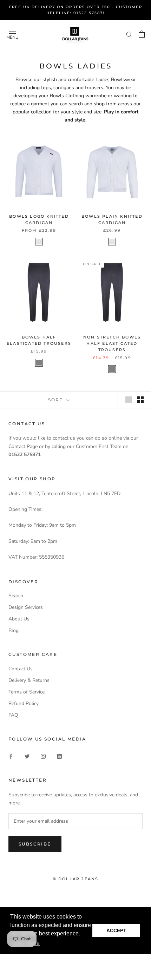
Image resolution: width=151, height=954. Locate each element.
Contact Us (20, 668)
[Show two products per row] (140, 399)
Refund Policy (23, 703)
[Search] (129, 34)
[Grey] (39, 363)
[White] (39, 241)
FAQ (13, 715)
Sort (56, 399)
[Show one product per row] (128, 399)
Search (15, 595)
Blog (13, 630)
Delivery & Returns (29, 680)
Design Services (25, 607)
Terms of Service (26, 692)
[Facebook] (10, 756)
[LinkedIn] (59, 756)
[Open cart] (142, 34)
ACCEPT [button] (116, 930)
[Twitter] (27, 756)
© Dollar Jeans (76, 878)
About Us (18, 619)
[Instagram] (43, 756)
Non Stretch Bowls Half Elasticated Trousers (112, 343)
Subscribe (35, 844)
